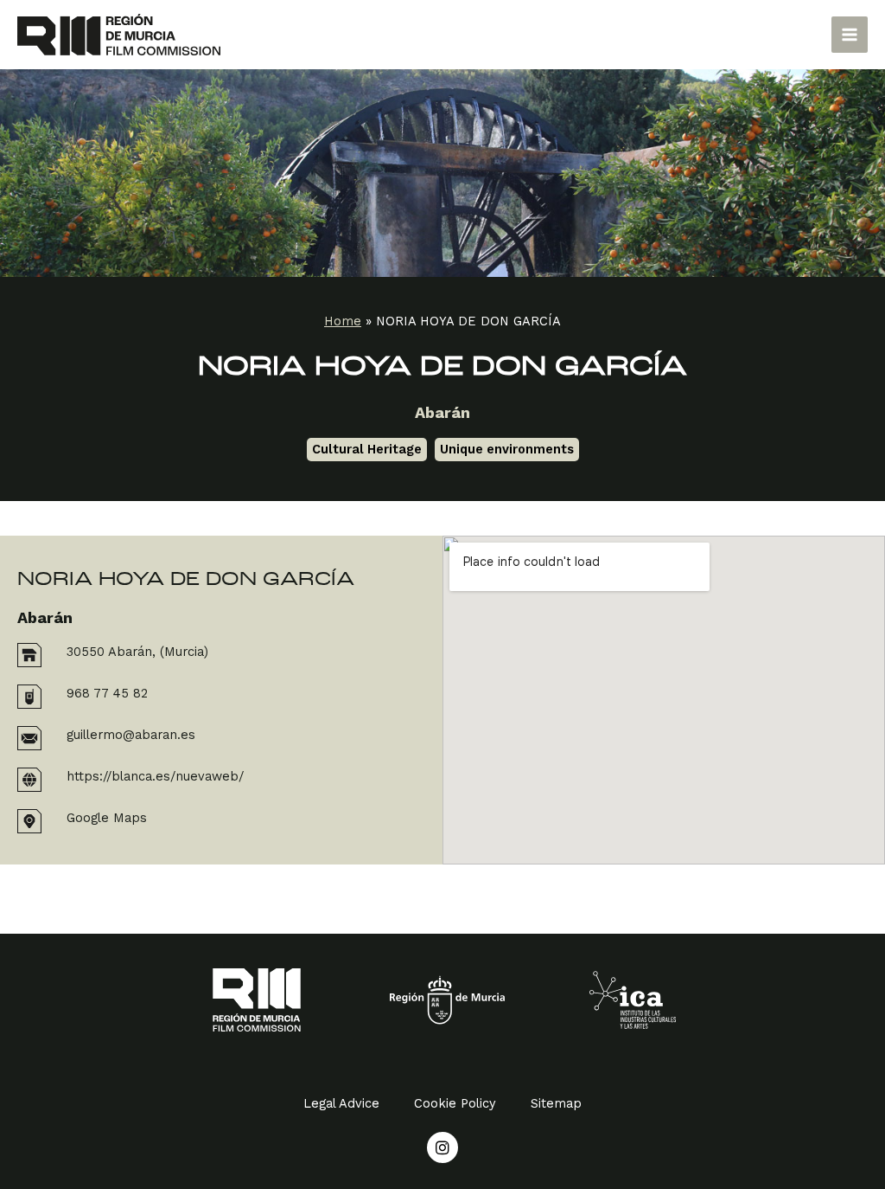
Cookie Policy (455, 1103)
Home (342, 321)
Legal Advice (341, 1103)
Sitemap (556, 1103)
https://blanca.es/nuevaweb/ (155, 776)
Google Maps (107, 818)
